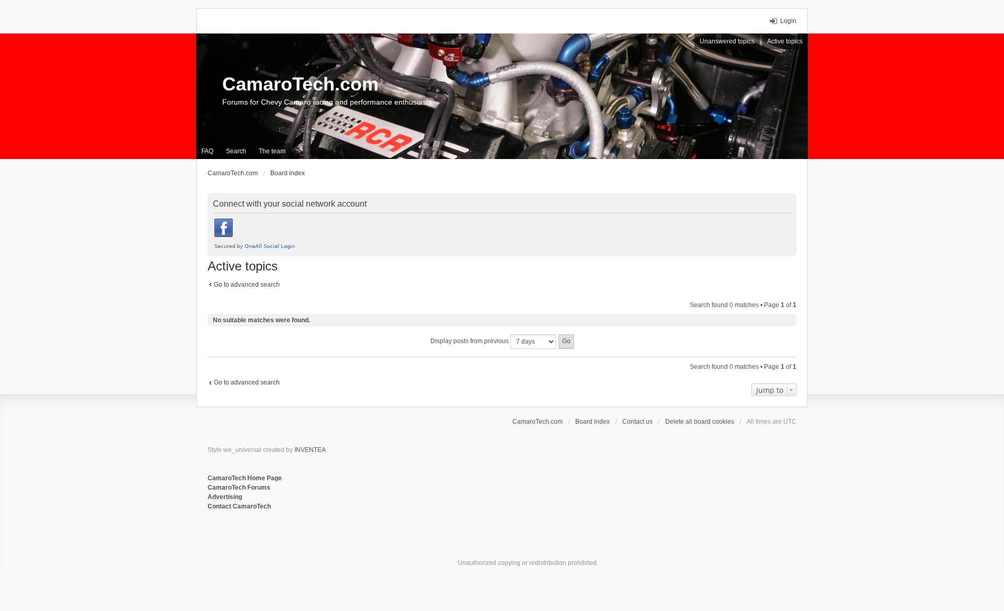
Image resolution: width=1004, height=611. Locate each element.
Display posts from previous (470, 341)
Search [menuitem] (236, 151)
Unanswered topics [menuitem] (727, 41)
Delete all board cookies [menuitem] (699, 421)
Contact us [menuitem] (637, 421)
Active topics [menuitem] (785, 41)
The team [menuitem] (272, 151)
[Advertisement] (335, 545)
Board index (592, 421)
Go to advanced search (247, 284)
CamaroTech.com (300, 84)
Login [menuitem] (788, 21)
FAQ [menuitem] (207, 151)
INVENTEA (310, 450)
